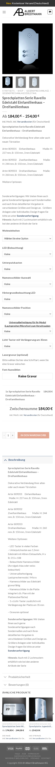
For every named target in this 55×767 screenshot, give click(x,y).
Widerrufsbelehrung (17, 758)
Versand (34, 758)
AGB (24, 754)
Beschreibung (16, 459)
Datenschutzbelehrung (27, 756)
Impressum (33, 754)
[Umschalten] (5, 459)
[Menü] (4, 12)
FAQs (17, 754)
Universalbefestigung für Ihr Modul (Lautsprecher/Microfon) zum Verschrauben (27, 324)
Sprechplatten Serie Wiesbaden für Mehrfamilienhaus (14, 726)
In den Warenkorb (33, 435)
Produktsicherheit (19, 677)
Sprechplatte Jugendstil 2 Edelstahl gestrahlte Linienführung (41, 726)
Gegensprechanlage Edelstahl (19, 93)
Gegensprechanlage (37, 91)
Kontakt (46, 758)
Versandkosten (24, 121)
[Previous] (7, 49)
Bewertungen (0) (18, 684)
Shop (20, 91)
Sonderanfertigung (27, 215)
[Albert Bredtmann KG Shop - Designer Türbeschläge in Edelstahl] (27, 12)
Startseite (8, 91)
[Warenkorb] (50, 12)
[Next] (48, 49)
